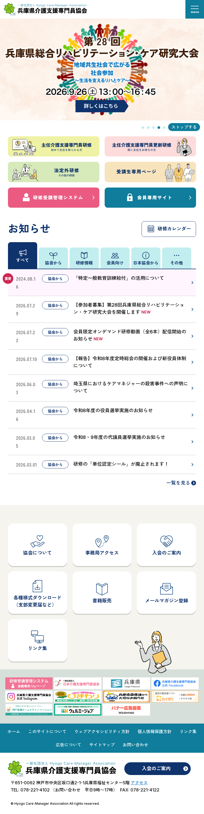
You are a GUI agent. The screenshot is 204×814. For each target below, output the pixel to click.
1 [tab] (143, 127)
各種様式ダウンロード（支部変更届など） (37, 601)
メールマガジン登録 (166, 600)
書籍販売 (102, 600)
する (192, 127)
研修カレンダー (174, 229)
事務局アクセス (102, 553)
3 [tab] (153, 127)
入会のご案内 (166, 553)
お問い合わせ (135, 744)
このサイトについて (47, 731)
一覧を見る (178, 483)
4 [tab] (159, 127)
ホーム (13, 731)
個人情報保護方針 (155, 731)
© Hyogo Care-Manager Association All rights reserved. (55, 804)
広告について (68, 744)
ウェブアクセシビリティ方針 (102, 731)
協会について (37, 553)
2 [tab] (148, 127)
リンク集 (37, 648)
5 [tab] (164, 127)
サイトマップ (102, 744)
